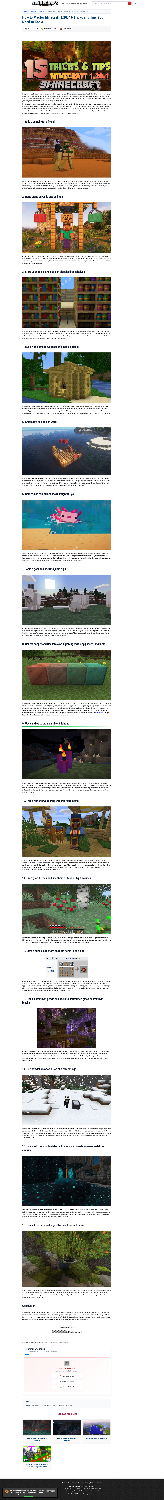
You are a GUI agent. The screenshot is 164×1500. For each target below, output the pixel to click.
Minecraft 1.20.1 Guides (32, 1405)
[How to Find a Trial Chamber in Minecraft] (37, 1427)
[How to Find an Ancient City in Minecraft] (67, 1427)
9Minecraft (80, 1494)
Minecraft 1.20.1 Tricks (65, 1405)
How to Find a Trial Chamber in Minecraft (37, 1439)
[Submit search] (129, 3)
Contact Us (65, 1483)
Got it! (51, 1491)
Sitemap (99, 1483)
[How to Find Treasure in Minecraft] (96, 1427)
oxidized (99, 713)
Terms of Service (77, 1483)
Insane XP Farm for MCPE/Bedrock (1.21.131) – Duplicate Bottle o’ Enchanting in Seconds (37, 1466)
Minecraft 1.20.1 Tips (49, 1405)
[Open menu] (27, 3)
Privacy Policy (89, 1483)
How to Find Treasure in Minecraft (96, 1438)
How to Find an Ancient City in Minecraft (66, 1439)
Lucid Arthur (67, 29)
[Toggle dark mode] (135, 3)
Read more (28, 1495)
